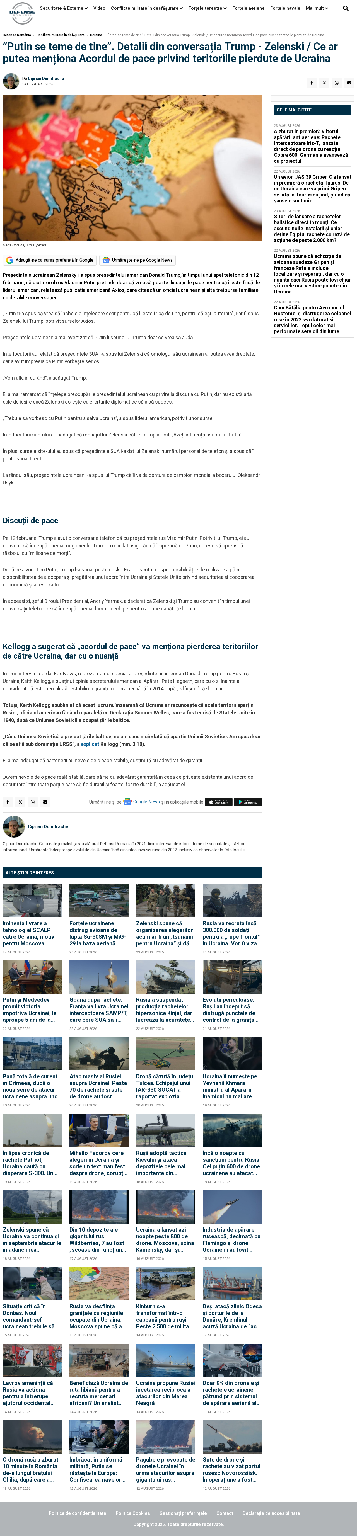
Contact (224, 1513)
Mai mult (315, 8)
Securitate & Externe (61, 8)
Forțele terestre (205, 8)
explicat (90, 744)
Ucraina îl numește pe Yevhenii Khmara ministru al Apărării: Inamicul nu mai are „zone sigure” (230, 1086)
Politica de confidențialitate (77, 1513)
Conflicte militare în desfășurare (144, 8)
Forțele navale (285, 8)
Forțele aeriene (248, 8)
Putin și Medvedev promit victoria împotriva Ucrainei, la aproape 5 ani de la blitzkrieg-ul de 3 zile (30, 1009)
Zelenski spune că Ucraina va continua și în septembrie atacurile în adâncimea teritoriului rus (32, 1239)
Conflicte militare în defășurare (61, 35)
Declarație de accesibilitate (271, 1513)
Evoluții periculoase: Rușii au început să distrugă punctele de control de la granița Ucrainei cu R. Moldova (232, 1009)
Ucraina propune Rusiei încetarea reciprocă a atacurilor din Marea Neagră (165, 1393)
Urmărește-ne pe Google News (142, 260)
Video (99, 8)
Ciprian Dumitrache (46, 78)
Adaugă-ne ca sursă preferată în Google (54, 260)
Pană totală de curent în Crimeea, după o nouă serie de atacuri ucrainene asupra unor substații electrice (31, 1086)
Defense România (17, 35)
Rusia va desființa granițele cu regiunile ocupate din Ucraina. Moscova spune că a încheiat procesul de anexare (96, 1316)
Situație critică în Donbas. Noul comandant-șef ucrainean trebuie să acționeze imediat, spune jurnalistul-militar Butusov (29, 1316)
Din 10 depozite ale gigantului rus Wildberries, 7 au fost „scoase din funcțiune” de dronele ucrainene (98, 1239)
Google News (146, 801)
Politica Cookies (133, 1513)
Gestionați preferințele (183, 1513)
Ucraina (96, 35)
